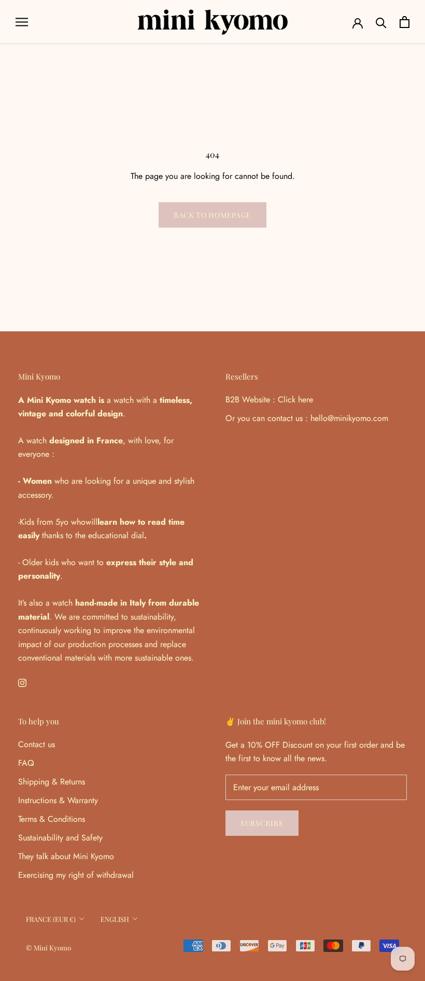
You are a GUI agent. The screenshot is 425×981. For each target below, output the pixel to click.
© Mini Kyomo (48, 947)
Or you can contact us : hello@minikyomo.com (306, 418)
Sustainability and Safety (60, 838)
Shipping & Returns (51, 782)
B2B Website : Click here (269, 399)
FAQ (26, 763)
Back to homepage (212, 215)
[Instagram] (22, 682)
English (115, 919)
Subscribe (262, 823)
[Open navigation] (22, 22)
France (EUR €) (51, 919)
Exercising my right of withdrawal (76, 875)
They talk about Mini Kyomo (66, 856)
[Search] (381, 22)
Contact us (36, 744)
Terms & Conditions (51, 819)
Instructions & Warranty (58, 800)
